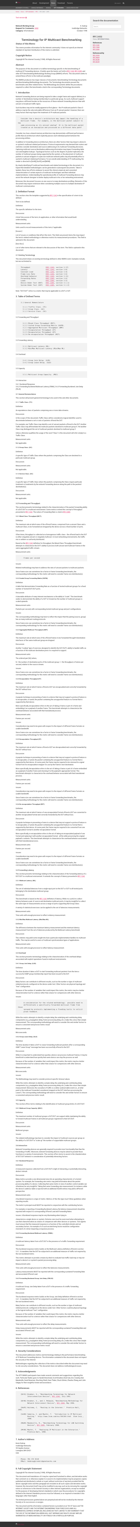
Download (61, 3)
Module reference (37, 8)
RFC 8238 (96, 60)
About (34, 3)
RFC (37, 11)
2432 (36, 28)
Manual (48, 8)
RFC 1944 (61, 1403)
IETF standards (59, 8)
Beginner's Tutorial (22, 8)
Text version (20, 18)
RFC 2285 (78, 71)
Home (17, 11)
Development (44, 3)
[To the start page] (20, 1524)
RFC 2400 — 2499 (44, 11)
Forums (70, 3)
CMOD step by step (72, 8)
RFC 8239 (96, 62)
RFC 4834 (96, 57)
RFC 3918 (96, 55)
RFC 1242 (70, 71)
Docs (53, 3)
